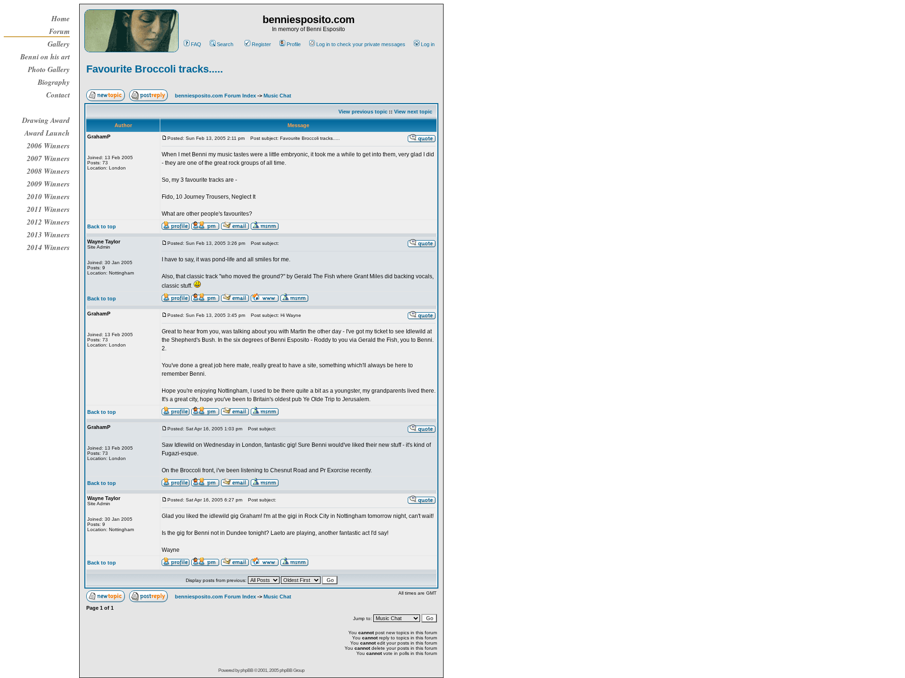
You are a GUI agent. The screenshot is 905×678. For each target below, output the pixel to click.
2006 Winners (48, 145)
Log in (428, 44)
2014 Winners (48, 247)
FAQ (196, 44)
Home (60, 18)
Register (261, 44)
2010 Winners (48, 196)
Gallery (59, 44)
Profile (294, 44)
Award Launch (47, 133)
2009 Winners (48, 183)
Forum (59, 31)
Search (225, 44)
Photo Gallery (49, 69)
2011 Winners (48, 209)
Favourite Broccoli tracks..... (154, 69)
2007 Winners (48, 158)
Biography (54, 82)
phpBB (246, 670)
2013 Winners (48, 234)
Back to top (101, 226)
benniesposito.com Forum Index (215, 95)
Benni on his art (45, 56)
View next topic (413, 111)
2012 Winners (48, 222)
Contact (58, 94)
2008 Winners (48, 171)
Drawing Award (46, 120)
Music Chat (277, 95)
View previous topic (362, 111)
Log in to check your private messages (360, 44)
